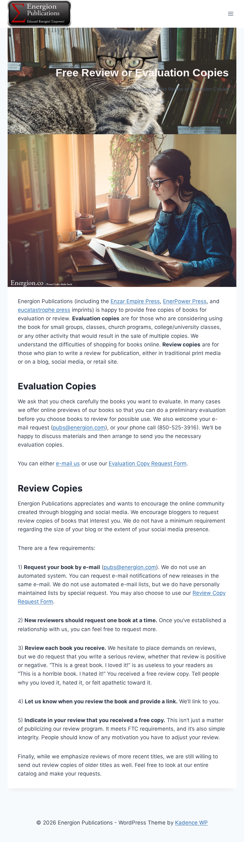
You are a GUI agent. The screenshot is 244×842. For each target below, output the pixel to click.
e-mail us (68, 463)
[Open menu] (230, 14)
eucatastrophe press (44, 310)
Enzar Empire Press (135, 301)
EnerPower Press (185, 301)
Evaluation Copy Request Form (147, 463)
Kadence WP (191, 822)
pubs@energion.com (79, 427)
